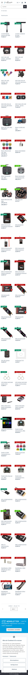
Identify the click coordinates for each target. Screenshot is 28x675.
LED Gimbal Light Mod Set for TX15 (7, 383)
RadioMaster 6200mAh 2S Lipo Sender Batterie (5, 592)
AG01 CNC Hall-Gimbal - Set (5, 81)
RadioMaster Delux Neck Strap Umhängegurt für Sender (20, 592)
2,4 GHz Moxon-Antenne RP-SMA (5, 34)
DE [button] (17, 2)
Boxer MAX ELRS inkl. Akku (6, 200)
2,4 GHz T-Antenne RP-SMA (20, 34)
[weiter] (25, 609)
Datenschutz (13, 656)
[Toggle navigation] (2, 2)
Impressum (5, 656)
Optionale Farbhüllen (6, 429)
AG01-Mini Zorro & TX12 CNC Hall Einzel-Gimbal (20, 81)
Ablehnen (14, 669)
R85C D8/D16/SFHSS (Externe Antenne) (6, 522)
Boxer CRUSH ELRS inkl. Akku (6, 151)
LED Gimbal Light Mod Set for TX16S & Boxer (21, 383)
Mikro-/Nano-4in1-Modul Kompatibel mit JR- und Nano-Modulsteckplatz (6, 406)
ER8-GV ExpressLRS (20, 338)
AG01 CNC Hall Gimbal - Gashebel (6, 57)
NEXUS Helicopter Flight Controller (19, 406)
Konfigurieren (14, 664)
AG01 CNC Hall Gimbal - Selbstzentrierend (20, 57)
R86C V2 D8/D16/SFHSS (5, 545)
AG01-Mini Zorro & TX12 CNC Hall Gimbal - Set (7, 104)
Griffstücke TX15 (19, 360)
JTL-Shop (17, 674)
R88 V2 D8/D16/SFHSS (20, 544)
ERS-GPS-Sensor (5, 360)
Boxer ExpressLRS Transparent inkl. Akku (19, 176)
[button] (22, 2)
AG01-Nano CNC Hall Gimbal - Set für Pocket (20, 104)
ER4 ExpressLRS (19, 224)
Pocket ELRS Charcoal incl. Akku (6, 476)
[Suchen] (25, 6)
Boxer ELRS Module (20, 150)
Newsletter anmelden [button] (14, 630)
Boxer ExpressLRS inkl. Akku (5, 176)
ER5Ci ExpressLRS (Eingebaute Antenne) (21, 272)
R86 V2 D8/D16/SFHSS (20, 521)
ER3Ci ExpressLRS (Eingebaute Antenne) (7, 225)
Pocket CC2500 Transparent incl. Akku (5, 453)
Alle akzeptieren (14, 660)
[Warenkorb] (25, 2)
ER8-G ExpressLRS (6, 338)
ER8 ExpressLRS (19, 317)
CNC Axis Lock (18, 199)
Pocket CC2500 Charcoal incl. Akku (20, 429)
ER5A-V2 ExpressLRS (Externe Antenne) (6, 249)
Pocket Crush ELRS (20, 452)
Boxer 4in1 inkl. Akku (6, 127)
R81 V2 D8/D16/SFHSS (6, 499)
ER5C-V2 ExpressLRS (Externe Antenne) (6, 272)
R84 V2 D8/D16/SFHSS (20, 499)
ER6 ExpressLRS (5, 295)
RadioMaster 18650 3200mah (20, 568)
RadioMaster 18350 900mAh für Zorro (6, 568)
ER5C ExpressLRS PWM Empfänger (19, 249)
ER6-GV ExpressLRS (6, 317)
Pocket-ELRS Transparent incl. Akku (19, 476)
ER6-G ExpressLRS (20, 295)
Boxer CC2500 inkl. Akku (20, 128)
